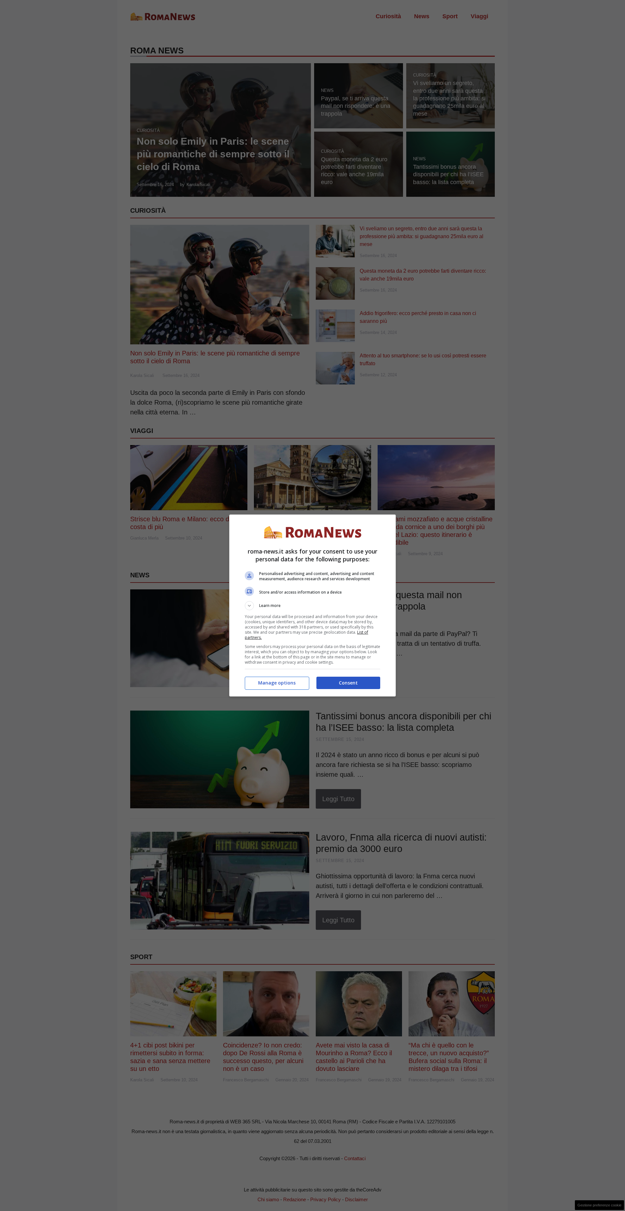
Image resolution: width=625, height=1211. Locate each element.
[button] (312, 605)
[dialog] (312, 605)
